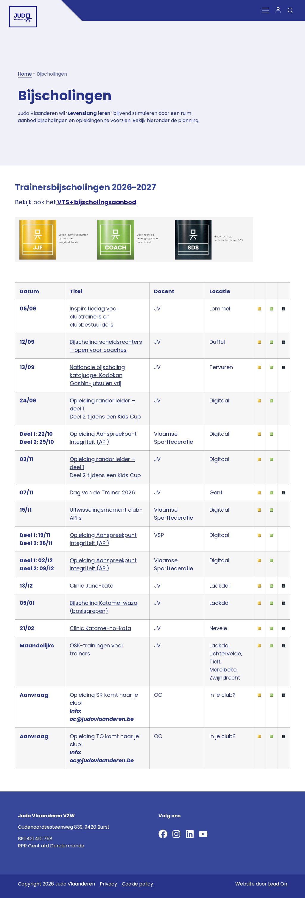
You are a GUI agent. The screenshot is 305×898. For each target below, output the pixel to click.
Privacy (108, 883)
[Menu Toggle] (265, 10)
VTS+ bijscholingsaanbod (96, 202)
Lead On (277, 883)
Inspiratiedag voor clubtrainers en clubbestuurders (94, 316)
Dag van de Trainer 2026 (102, 492)
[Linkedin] (189, 834)
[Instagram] (176, 834)
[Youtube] (203, 834)
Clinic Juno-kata (91, 585)
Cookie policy (137, 883)
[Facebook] (162, 834)
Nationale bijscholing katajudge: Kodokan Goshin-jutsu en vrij (97, 375)
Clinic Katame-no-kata (100, 628)
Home (25, 74)
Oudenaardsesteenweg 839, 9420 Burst (64, 827)
